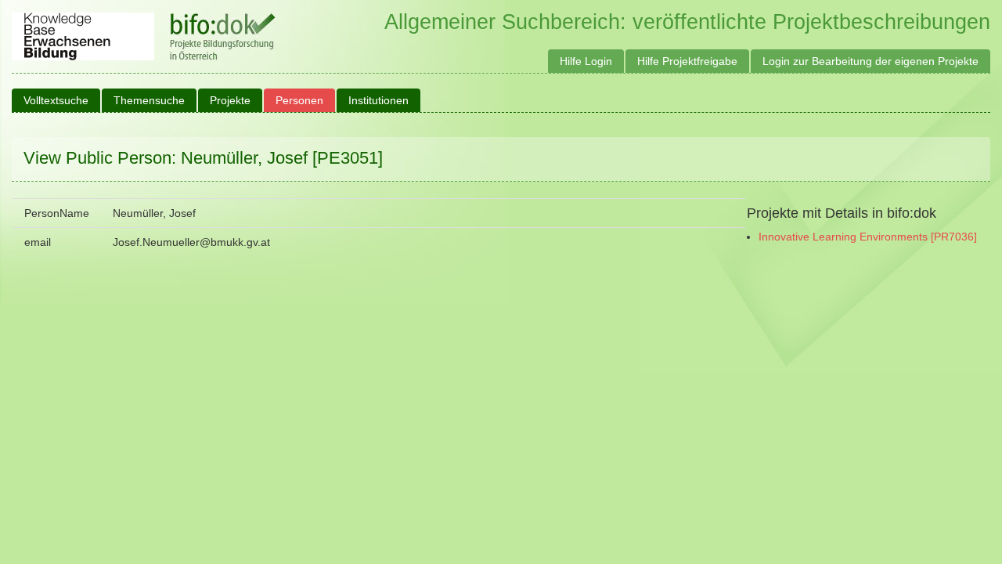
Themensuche (149, 100)
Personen (299, 100)
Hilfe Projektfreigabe (687, 61)
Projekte (230, 100)
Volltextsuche (55, 100)
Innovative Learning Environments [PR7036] (868, 236)
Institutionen (378, 100)
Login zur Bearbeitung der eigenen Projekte (870, 61)
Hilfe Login (586, 61)
